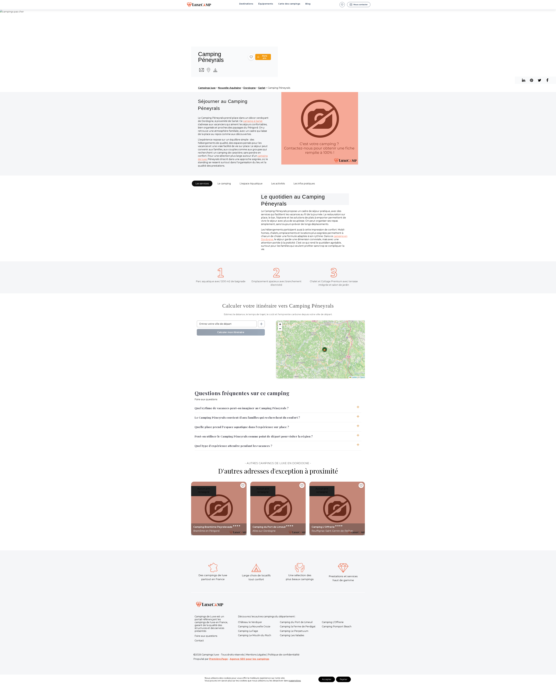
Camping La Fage (248, 631)
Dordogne (249, 88)
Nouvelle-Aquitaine (229, 88)
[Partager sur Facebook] (547, 80)
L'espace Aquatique (251, 183)
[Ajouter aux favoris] (251, 57)
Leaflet (354, 377)
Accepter (326, 679)
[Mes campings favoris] (342, 4)
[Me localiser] (261, 323)
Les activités (278, 183)
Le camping (224, 183)
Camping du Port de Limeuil (296, 622)
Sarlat (261, 88)
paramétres (295, 680)
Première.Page (218, 659)
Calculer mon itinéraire (230, 332)
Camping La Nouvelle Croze (254, 626)
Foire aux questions (206, 636)
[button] (324, 349)
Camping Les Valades (292, 635)
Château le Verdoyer (250, 622)
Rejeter (343, 679)
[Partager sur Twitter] (539, 80)
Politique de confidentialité (283, 654)
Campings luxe (207, 88)
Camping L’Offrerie (333, 622)
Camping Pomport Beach (336, 626)
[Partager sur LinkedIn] (531, 80)
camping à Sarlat (253, 121)
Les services (202, 183)
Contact (199, 640)
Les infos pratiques (304, 183)
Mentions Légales (256, 654)
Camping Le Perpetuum (294, 631)
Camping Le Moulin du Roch (254, 635)
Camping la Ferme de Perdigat (298, 626)
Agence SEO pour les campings (249, 659)
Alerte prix (264, 57)
